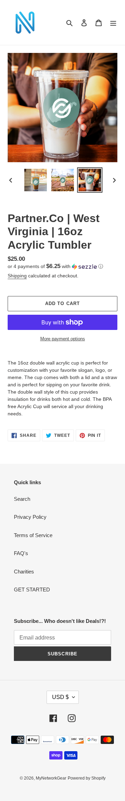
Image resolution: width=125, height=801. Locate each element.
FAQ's (21, 553)
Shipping (17, 275)
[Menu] (113, 22)
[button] (55, 266)
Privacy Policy (30, 517)
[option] (35, 180)
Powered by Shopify (87, 778)
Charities (24, 571)
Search (22, 499)
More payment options (62, 338)
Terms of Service (33, 535)
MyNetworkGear (51, 778)
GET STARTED (32, 589)
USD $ (60, 697)
